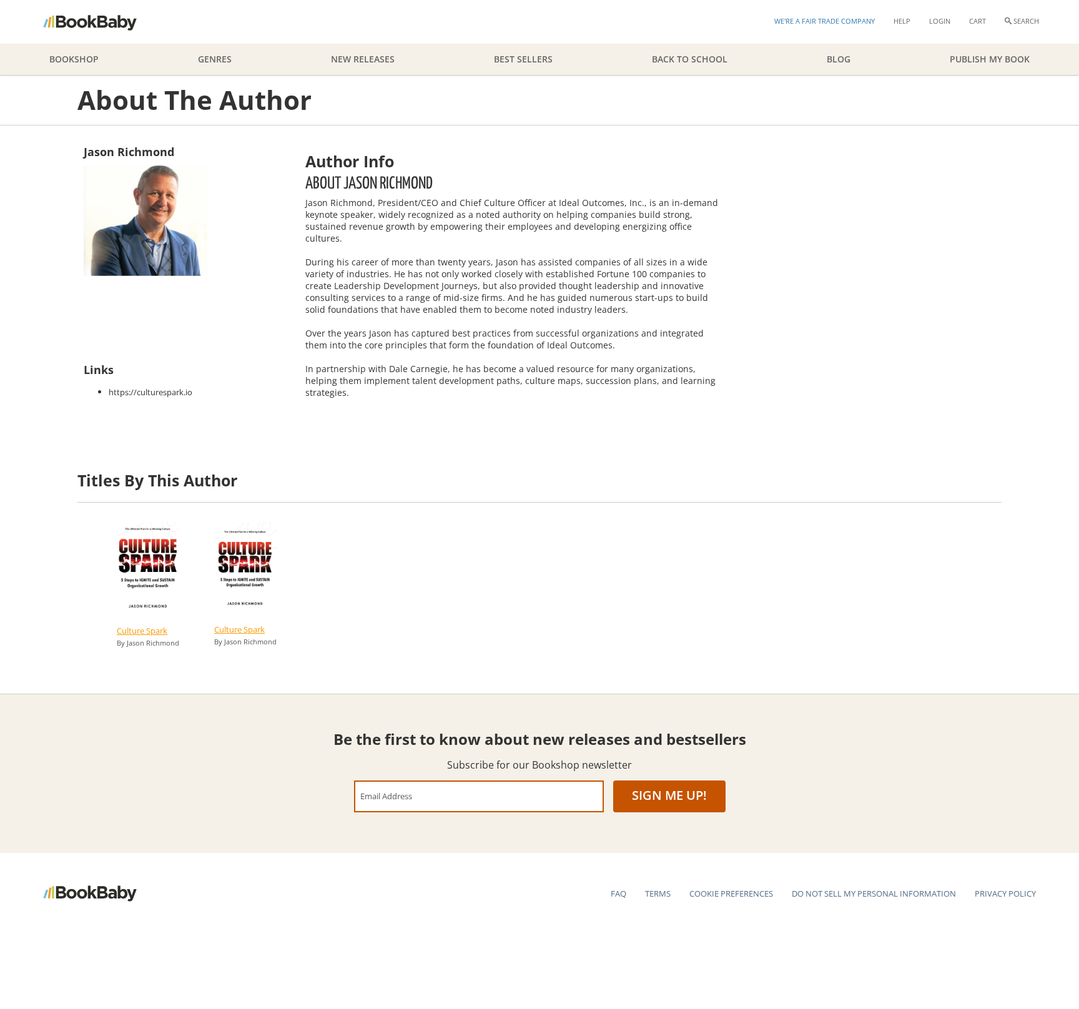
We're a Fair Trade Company (824, 21)
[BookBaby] (101, 22)
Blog (838, 59)
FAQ (618, 893)
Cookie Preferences (731, 893)
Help (902, 21)
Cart (977, 21)
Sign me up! (669, 795)
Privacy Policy (1005, 893)
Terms (658, 893)
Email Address (386, 795)
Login (939, 21)
